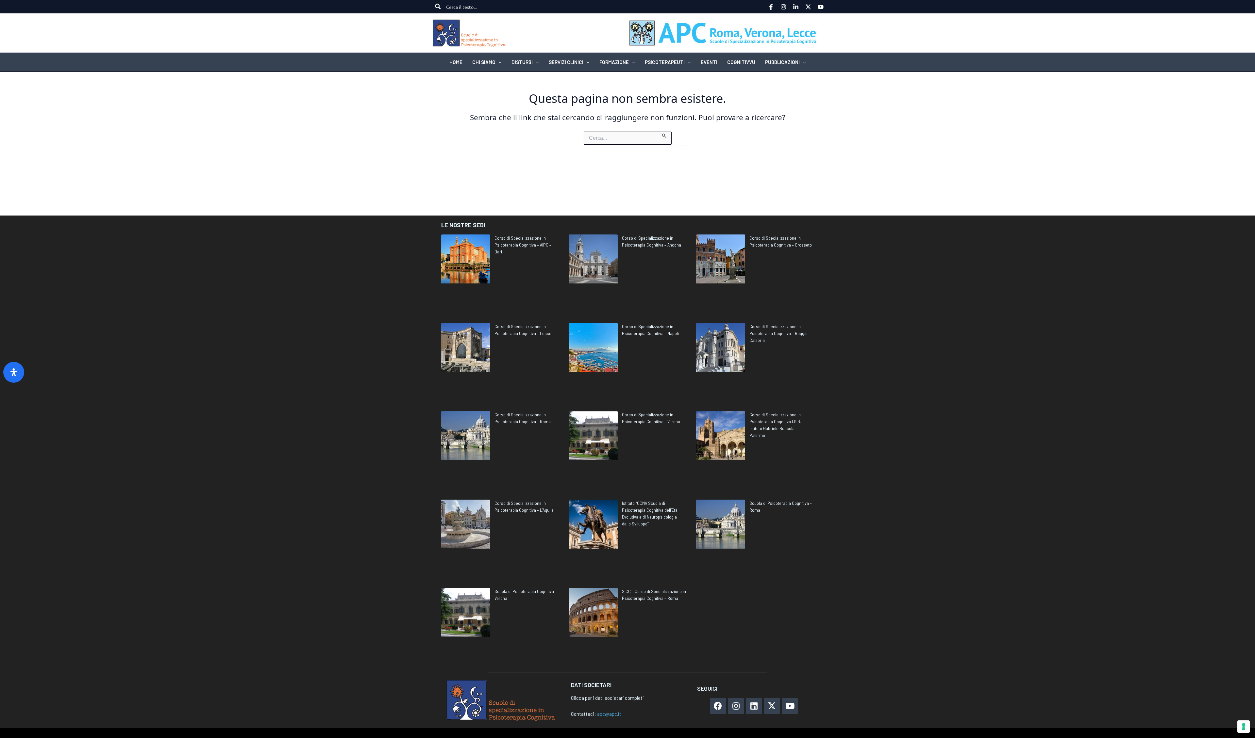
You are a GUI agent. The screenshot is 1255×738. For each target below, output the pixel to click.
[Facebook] (771, 7)
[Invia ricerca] (664, 135)
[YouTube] (821, 7)
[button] (498, 62)
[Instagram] (783, 7)
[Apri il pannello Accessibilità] (13, 372)
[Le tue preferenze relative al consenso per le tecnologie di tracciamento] (1243, 726)
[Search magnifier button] (438, 6)
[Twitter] (808, 7)
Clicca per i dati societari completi (607, 698)
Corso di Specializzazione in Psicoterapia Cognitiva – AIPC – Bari (522, 244)
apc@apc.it (609, 714)
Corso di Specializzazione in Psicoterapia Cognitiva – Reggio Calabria (778, 333)
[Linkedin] (796, 7)
